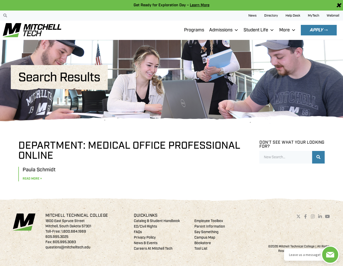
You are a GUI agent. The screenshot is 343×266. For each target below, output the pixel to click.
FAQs (138, 232)
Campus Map (204, 237)
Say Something (206, 232)
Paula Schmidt (39, 170)
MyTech (313, 16)
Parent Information (209, 226)
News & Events (145, 243)
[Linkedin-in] (320, 217)
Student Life (256, 30)
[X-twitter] (298, 217)
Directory (271, 16)
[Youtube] (327, 217)
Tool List (200, 248)
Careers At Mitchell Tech (153, 248)
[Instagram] (313, 217)
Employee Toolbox (208, 221)
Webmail (333, 16)
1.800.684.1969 (73, 231)
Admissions (221, 30)
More (284, 30)
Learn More (199, 5)
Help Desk (292, 16)
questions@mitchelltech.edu (67, 247)
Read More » (32, 179)
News (252, 16)
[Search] (318, 157)
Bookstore (202, 243)
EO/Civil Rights (145, 226)
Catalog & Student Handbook (157, 221)
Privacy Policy (145, 237)
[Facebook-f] (306, 217)
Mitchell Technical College (76, 215)
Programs (194, 30)
